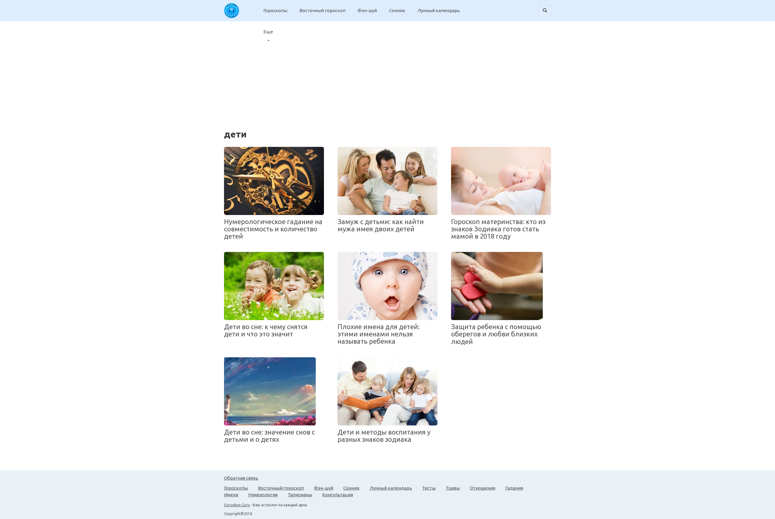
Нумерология (263, 494)
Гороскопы (275, 10)
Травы (453, 488)
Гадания (514, 488)
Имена (231, 494)
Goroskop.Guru (237, 505)
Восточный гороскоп (322, 10)
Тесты (429, 488)
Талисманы (300, 494)
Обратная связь (241, 478)
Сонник (397, 10)
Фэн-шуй (367, 10)
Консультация (337, 494)
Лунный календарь (438, 10)
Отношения (482, 488)
